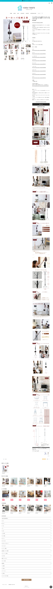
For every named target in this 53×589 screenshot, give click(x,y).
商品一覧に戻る (26, 579)
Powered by (25, 587)
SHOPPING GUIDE (33, 13)
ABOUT (14, 13)
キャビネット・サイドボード (5, 543)
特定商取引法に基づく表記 (12, 584)
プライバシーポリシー (4, 584)
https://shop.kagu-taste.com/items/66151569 (39, 50)
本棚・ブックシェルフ (4, 558)
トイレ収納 (3, 568)
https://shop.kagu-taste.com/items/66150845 (39, 60)
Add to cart (41, 104)
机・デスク (3, 523)
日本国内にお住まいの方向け (41, 106)
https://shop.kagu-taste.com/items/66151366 (39, 53)
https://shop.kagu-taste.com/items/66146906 (39, 67)
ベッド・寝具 (3, 533)
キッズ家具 (3, 573)
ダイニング (3, 538)
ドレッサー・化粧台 (4, 548)
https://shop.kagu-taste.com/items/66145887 (39, 74)
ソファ (2, 528)
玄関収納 (3, 563)
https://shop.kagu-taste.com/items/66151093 (39, 57)
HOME (11, 13)
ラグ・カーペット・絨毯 (4, 553)
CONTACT (27, 13)
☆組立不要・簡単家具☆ (5, 518)
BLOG (18, 13)
